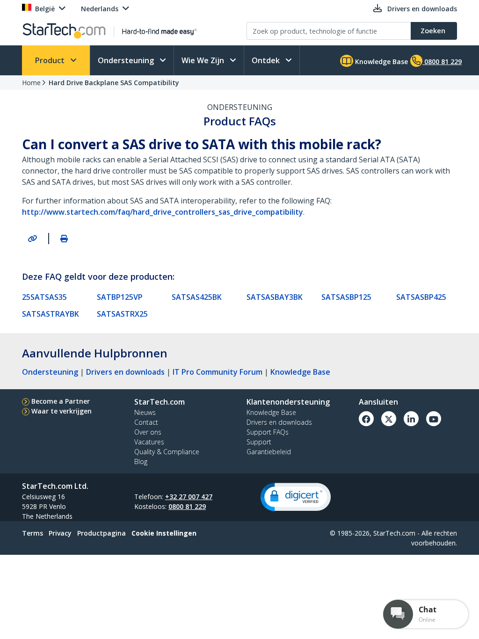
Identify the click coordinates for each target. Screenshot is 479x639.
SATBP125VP (120, 297)
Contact (146, 422)
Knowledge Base (380, 61)
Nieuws (145, 412)
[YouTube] (433, 418)
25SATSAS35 (44, 297)
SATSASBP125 (346, 297)
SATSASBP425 (421, 297)
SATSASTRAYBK (50, 314)
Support (259, 441)
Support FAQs (268, 432)
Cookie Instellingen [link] (163, 533)
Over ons (147, 432)
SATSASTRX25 (122, 314)
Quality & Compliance (166, 451)
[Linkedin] (411, 418)
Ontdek (267, 60)
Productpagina (101, 533)
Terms (32, 533)
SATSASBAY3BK (275, 297)
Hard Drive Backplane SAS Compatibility (114, 82)
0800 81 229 (187, 506)
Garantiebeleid (269, 451)
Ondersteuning (127, 60)
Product (50, 60)
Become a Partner (60, 401)
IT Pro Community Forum (217, 372)
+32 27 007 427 (188, 496)
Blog (140, 461)
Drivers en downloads (125, 372)
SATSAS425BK (197, 297)
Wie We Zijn (203, 60)
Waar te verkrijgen (61, 411)
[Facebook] (366, 418)
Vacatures (149, 441)
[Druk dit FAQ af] (64, 238)
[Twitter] (388, 418)
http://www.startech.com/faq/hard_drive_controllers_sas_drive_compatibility (162, 212)
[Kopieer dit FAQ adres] (32, 238)
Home (31, 82)
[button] (296, 497)
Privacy (60, 533)
